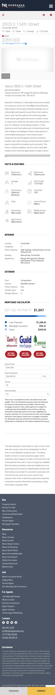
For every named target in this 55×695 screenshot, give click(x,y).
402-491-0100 (8, 628)
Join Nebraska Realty (11, 596)
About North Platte (10, 550)
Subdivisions (7, 517)
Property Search (9, 504)
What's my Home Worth (12, 577)
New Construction (9, 511)
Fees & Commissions (11, 603)
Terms (7, 382)
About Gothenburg (10, 547)
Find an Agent (8, 521)
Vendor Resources (10, 563)
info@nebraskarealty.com (13, 631)
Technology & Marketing (12, 613)
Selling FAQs (7, 580)
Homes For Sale (8, 507)
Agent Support (8, 606)
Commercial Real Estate (12, 514)
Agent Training (8, 610)
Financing (14, 691)
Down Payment (11, 373)
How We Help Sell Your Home (14, 587)
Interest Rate (10, 391)
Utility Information (9, 560)
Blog (4, 534)
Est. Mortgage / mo (13, 43)
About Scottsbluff (9, 557)
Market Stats (7, 567)
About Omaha (8, 537)
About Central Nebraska (12, 554)
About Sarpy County (10, 544)
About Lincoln (8, 540)
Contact (41, 691)
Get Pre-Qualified (11, 354)
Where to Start (8, 600)
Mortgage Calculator (10, 524)
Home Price (10, 364)
